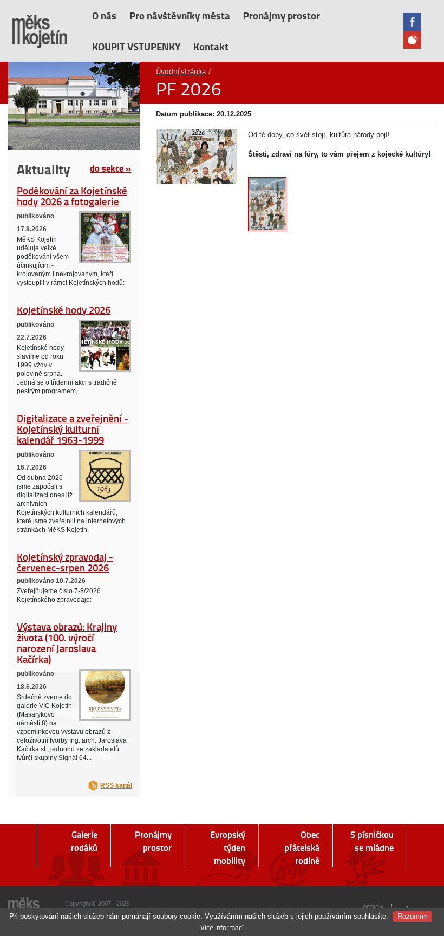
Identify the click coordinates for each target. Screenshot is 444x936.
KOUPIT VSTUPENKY (136, 46)
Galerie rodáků (84, 841)
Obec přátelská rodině (301, 847)
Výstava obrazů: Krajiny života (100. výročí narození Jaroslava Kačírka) (67, 642)
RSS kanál (116, 785)
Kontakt (210, 46)
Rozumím (412, 916)
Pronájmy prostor (281, 15)
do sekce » (110, 167)
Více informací (222, 927)
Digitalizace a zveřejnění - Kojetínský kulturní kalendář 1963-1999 (72, 429)
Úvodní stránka (181, 71)
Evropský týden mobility (227, 847)
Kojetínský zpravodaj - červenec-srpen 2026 (65, 562)
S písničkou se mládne (372, 841)
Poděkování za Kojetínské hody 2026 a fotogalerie (72, 196)
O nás (104, 15)
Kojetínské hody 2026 (63, 309)
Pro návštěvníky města (179, 15)
